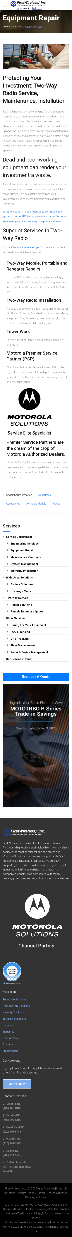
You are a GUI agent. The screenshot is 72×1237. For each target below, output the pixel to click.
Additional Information (19, 495)
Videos (56, 503)
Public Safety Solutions (16, 1005)
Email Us (8, 1171)
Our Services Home (18, 659)
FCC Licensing (20, 631)
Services (17, 26)
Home (7, 26)
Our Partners (10, 1038)
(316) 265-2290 (12, 1143)
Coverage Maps (21, 591)
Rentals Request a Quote (27, 611)
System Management (24, 564)
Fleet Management (23, 645)
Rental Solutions (21, 604)
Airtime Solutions (22, 584)
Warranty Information (24, 570)
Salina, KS (12, 1150)
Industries (8, 1031)
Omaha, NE (13, 1115)
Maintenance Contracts (26, 557)
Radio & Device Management (29, 652)
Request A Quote (36, 676)
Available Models (36, 503)
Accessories (13, 503)
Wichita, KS (13, 1139)
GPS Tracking (20, 638)
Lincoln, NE (13, 1103)
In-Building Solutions (14, 1018)
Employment (10, 1050)
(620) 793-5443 (12, 1131)
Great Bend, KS (15, 1127)
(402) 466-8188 (12, 1108)
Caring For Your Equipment (28, 625)
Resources (44, 495)
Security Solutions (13, 1012)
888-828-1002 (22, 1166)
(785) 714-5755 (12, 1155)
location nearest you (28, 247)
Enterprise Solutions (14, 999)
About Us (8, 1044)
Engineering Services (25, 543)
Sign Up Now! (17, 1084)
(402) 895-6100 (12, 1119)
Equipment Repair (22, 550)
